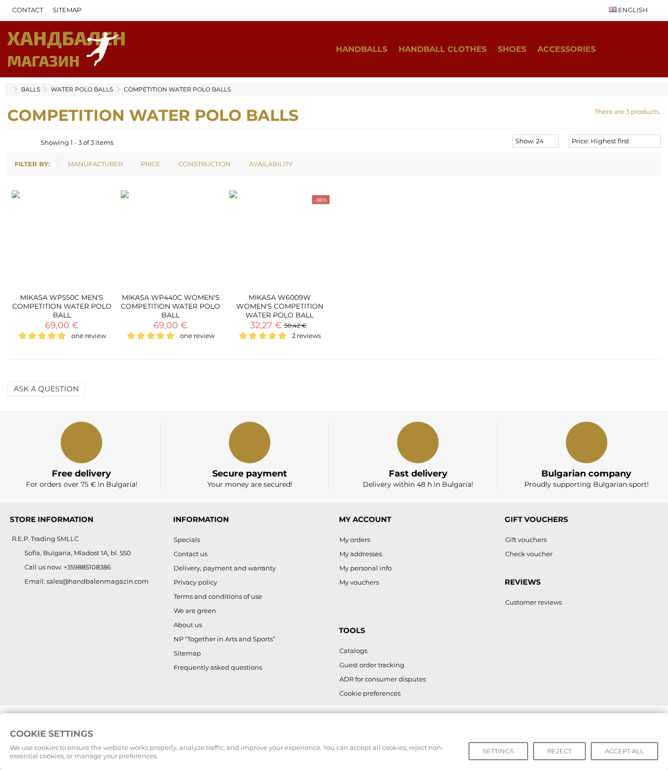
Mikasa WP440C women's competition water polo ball (170, 306)
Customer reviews (533, 602)
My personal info (365, 568)
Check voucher (529, 554)
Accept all (624, 751)
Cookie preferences (370, 693)
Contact (27, 10)
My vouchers (359, 582)
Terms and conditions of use (218, 596)
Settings (498, 751)
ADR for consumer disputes (382, 679)
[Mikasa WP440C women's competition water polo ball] (171, 240)
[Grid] (13, 142)
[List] (22, 142)
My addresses (360, 554)
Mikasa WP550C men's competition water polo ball (61, 306)
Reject (559, 751)
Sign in (650, 49)
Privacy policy (195, 582)
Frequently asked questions (218, 667)
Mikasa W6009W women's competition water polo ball (279, 306)
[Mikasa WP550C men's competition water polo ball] (62, 240)
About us (188, 625)
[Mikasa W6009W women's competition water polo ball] (279, 240)
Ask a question (46, 388)
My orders (354, 540)
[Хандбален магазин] (66, 48)
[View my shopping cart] (631, 49)
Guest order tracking (371, 665)
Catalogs (353, 651)
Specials (187, 540)
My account (365, 519)
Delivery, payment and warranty (225, 568)
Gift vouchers (526, 540)
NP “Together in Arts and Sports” (224, 639)
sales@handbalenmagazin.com (97, 581)
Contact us (190, 554)
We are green (195, 610)
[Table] (31, 142)
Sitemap (67, 10)
